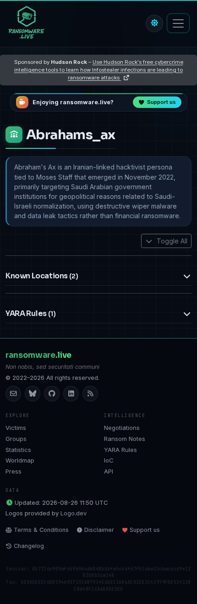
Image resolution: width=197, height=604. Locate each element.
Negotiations (122, 427)
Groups (16, 438)
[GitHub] (52, 393)
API (108, 471)
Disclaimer (99, 529)
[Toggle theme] (154, 23)
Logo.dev (73, 513)
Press (13, 471)
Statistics (18, 449)
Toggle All (171, 241)
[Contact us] (13, 393)
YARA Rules (120, 449)
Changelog (29, 545)
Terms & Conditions (41, 529)
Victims (15, 427)
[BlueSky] (32, 393)
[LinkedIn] (71, 393)
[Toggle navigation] (178, 23)
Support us (145, 529)
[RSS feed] (90, 393)
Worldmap (19, 460)
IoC (109, 460)
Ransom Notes (124, 438)
